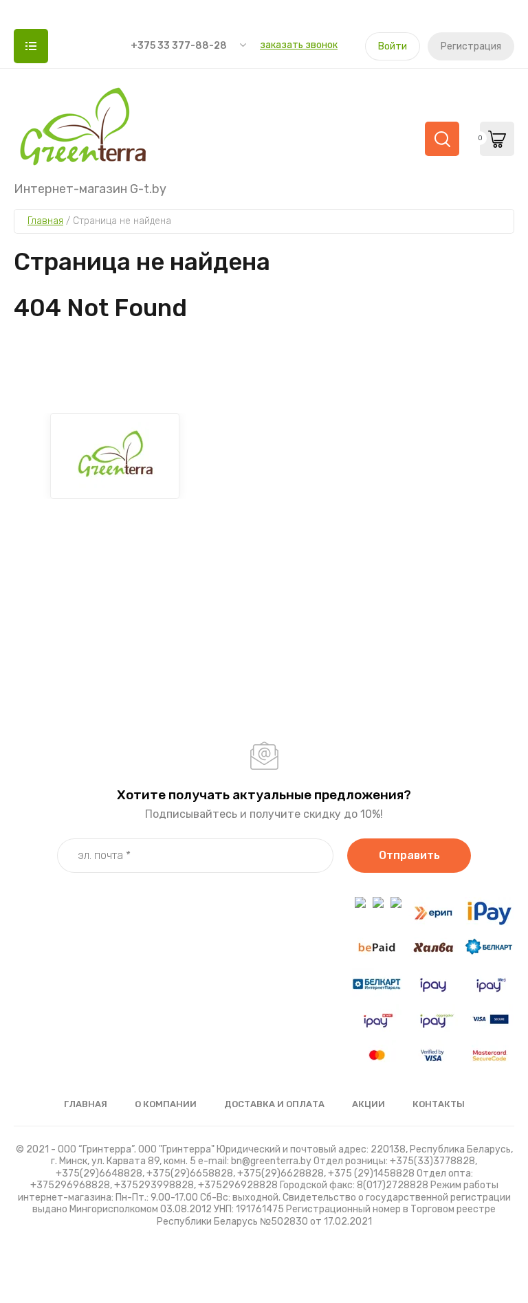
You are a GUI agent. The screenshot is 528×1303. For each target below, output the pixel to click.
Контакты (438, 1104)
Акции (368, 1104)
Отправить (409, 855)
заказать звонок (299, 45)
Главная (85, 1104)
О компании (166, 1104)
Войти (392, 46)
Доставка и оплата (274, 1104)
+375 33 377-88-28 (179, 46)
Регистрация (471, 46)
